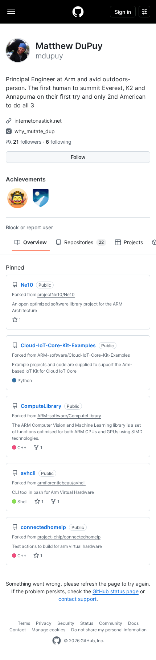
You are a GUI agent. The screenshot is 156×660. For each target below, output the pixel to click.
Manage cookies (48, 629)
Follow (78, 157)
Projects (133, 242)
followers (28, 142)
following (58, 142)
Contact (17, 629)
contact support (77, 599)
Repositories (84, 242)
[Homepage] (78, 11)
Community (110, 623)
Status (86, 623)
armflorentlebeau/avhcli (61, 482)
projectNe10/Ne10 (56, 294)
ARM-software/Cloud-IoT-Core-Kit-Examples (83, 355)
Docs (133, 623)
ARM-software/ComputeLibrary (69, 415)
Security (65, 623)
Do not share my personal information (109, 629)
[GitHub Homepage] (56, 640)
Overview (35, 242)
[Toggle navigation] (11, 11)
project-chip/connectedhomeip (68, 537)
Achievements (26, 179)
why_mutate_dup (35, 131)
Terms (24, 623)
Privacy (44, 623)
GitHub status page (116, 591)
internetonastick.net (38, 121)
